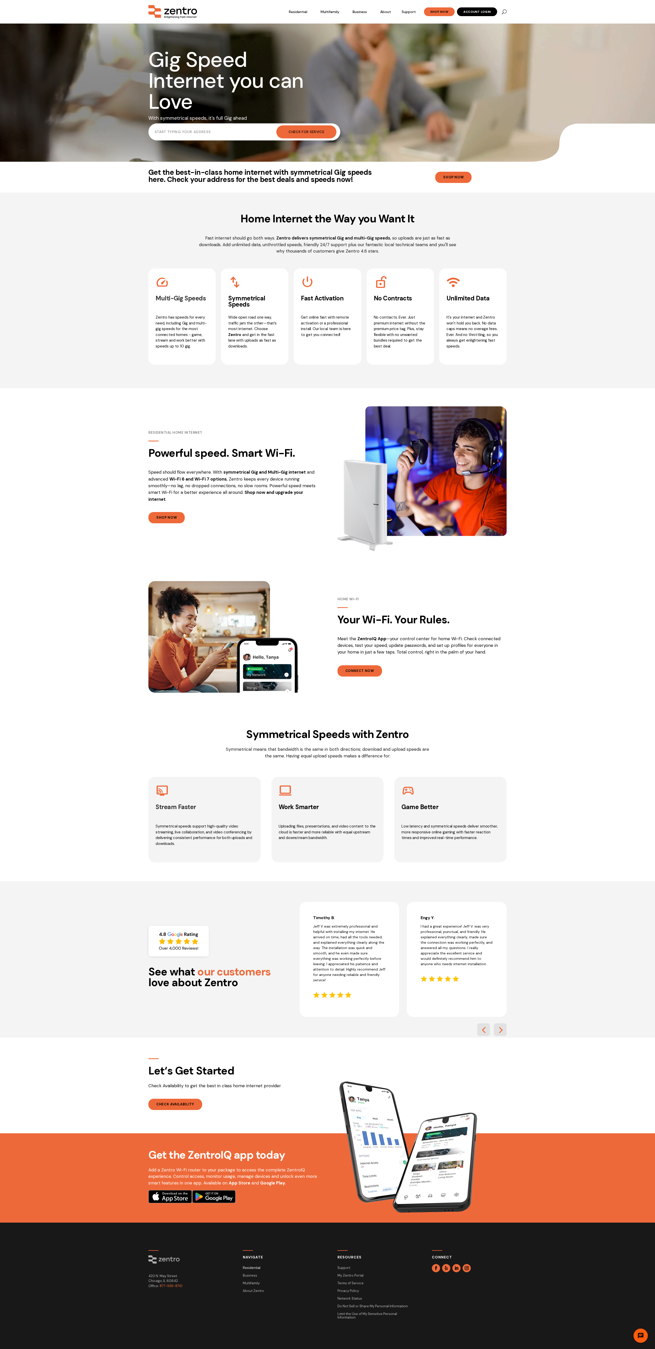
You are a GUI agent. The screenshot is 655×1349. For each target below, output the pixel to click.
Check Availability (175, 1104)
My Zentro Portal (350, 1276)
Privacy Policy (348, 1291)
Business (360, 11)
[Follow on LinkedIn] (456, 1268)
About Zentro (253, 1291)
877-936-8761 (171, 1286)
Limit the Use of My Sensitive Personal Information (367, 1316)
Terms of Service (350, 1283)
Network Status (349, 1299)
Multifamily (330, 11)
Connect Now (359, 671)
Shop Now (439, 12)
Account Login (477, 12)
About (385, 11)
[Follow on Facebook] (436, 1268)
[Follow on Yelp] (446, 1268)
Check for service (306, 132)
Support (409, 11)
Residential (298, 11)
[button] (483, 1029)
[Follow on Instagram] (467, 1268)
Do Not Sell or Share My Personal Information (372, 1306)
